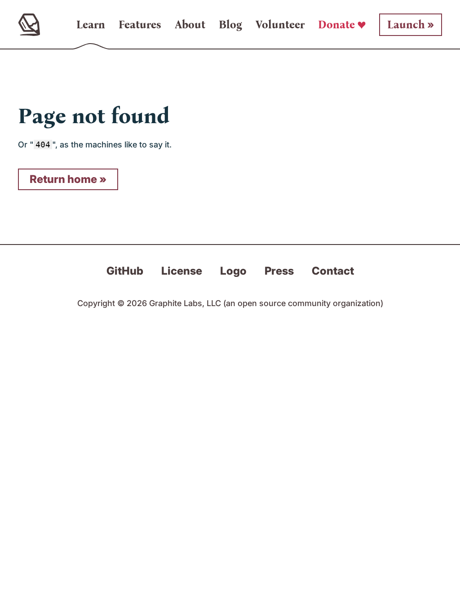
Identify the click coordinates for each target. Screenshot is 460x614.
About (190, 24)
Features (140, 24)
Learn (90, 24)
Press (279, 270)
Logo (233, 270)
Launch (406, 24)
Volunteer (280, 24)
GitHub (124, 270)
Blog (230, 24)
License (181, 270)
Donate (336, 24)
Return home (63, 179)
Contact (333, 270)
